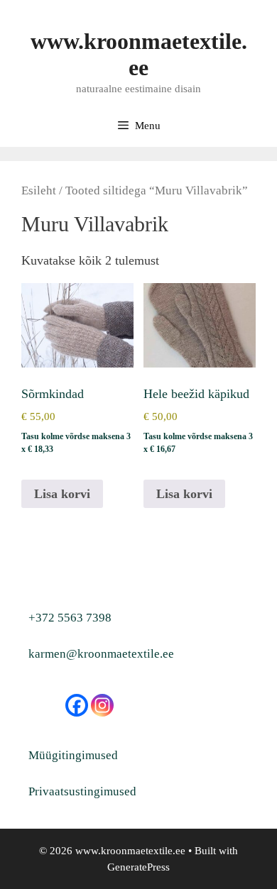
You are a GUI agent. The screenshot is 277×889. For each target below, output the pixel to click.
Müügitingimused (73, 755)
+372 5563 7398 (70, 617)
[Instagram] (102, 705)
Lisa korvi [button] (62, 494)
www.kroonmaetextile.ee (139, 54)
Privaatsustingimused (82, 791)
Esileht (38, 190)
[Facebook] (76, 705)
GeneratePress (138, 867)
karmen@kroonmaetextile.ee (101, 654)
